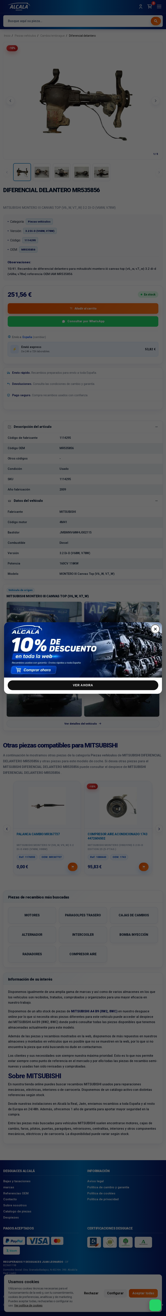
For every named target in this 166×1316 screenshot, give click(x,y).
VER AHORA (83, 685)
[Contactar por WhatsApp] (155, 1305)
